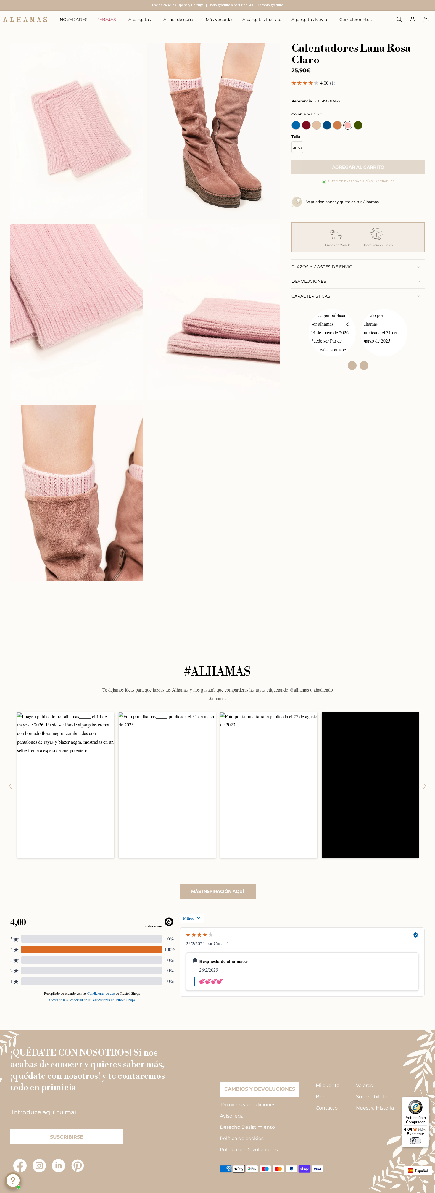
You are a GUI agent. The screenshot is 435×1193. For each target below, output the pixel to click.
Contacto (327, 1108)
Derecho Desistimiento (247, 1127)
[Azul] (295, 125)
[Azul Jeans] (327, 125)
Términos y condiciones (248, 1104)
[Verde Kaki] (358, 125)
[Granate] (306, 125)
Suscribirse (66, 1137)
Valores (364, 1085)
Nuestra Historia (375, 1108)
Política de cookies (242, 1138)
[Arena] (316, 125)
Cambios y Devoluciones (259, 1089)
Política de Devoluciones (249, 1149)
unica (297, 147)
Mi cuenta (327, 1085)
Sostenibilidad (373, 1096)
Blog (321, 1096)
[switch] (415, 1140)
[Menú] (425, 1100)
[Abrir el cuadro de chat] (13, 1180)
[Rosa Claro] (347, 125)
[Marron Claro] (337, 125)
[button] (108, 19)
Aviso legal (232, 1116)
